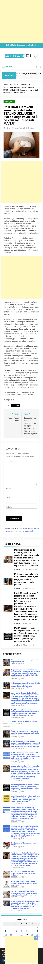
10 (6, 935)
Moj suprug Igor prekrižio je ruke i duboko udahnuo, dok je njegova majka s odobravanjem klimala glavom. (26, 579)
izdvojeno (15, 406)
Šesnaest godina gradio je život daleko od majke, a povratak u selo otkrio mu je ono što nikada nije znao (25, 733)
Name (9, 488)
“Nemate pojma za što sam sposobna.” (24, 721)
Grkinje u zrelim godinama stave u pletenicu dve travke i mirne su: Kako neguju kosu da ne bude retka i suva (24, 893)
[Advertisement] (21, 949)
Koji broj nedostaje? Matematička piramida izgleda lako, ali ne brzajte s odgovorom (24, 883)
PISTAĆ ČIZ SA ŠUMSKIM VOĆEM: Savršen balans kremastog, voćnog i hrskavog (23, 873)
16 (37, 935)
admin (8, 128)
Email (8, 498)
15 (32, 935)
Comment (10, 461)
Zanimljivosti (9, 102)
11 (11, 935)
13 (21, 935)
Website (9, 507)
